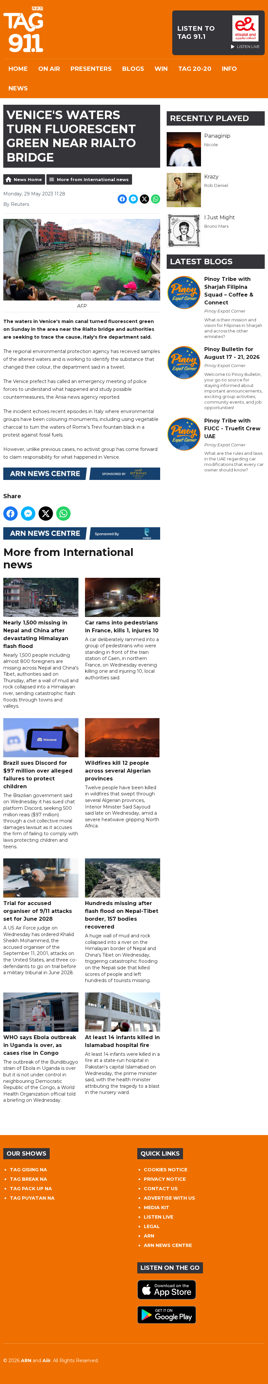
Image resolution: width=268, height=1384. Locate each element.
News (18, 88)
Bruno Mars (216, 226)
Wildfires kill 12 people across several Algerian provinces (118, 771)
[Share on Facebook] (122, 199)
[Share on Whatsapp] (155, 199)
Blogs (133, 68)
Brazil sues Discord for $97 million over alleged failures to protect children (38, 775)
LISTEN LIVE (158, 1217)
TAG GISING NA (28, 1170)
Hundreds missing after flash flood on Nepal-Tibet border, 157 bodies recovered (121, 915)
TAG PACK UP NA (31, 1189)
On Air (49, 68)
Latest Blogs (201, 261)
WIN (161, 68)
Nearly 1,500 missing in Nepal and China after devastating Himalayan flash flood (35, 634)
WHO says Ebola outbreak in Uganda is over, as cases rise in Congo (39, 1045)
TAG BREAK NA (28, 1179)
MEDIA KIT (156, 1207)
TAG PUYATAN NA (32, 1198)
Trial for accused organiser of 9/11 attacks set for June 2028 (37, 911)
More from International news (93, 179)
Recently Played (209, 118)
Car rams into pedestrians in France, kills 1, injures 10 (122, 627)
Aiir (46, 1360)
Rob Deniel (216, 185)
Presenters (91, 68)
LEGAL (152, 1226)
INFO (229, 68)
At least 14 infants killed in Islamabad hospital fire (122, 1041)
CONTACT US (161, 1189)
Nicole (211, 144)
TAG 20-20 (194, 68)
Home (18, 68)
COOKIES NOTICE (165, 1170)
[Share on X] (144, 199)
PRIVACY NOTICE (165, 1179)
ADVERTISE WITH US (169, 1198)
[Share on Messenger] (133, 199)
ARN (149, 1236)
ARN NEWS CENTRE (168, 1245)
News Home (28, 179)
